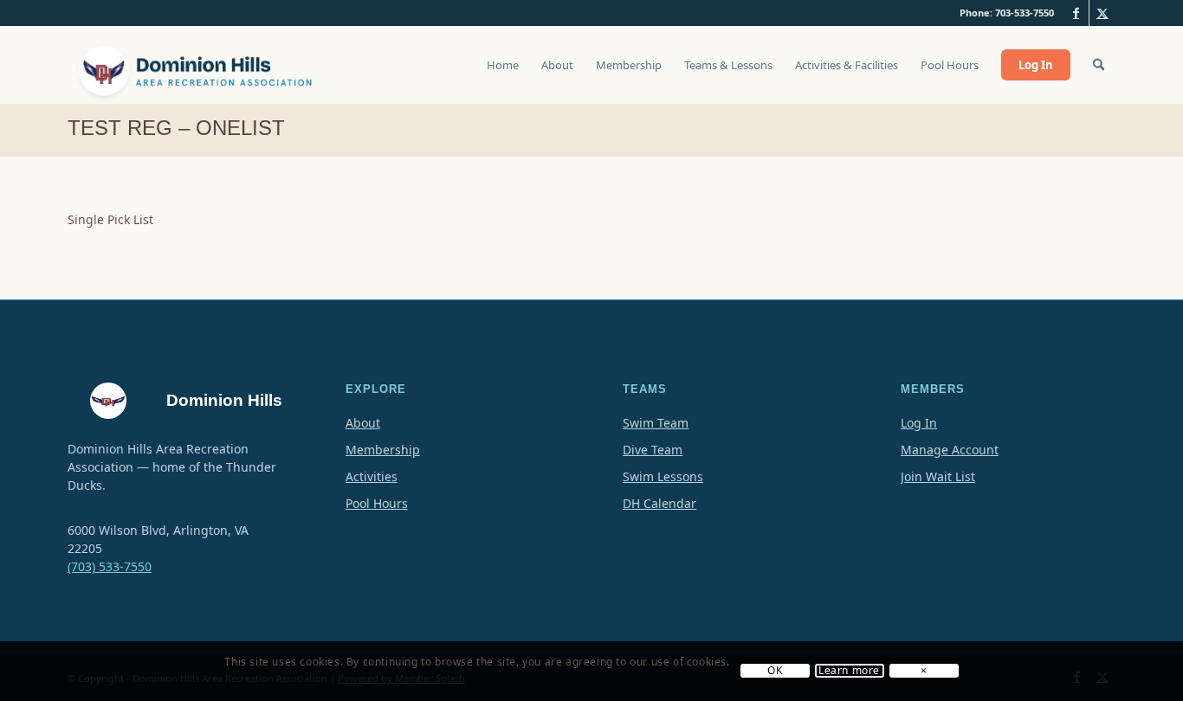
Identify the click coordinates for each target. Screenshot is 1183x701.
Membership (383, 449)
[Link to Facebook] (1076, 13)
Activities (372, 476)
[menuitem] (502, 73)
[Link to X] (1102, 13)
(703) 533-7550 (110, 566)
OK (774, 671)
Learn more (849, 671)
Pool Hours (377, 503)
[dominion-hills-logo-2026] (197, 65)
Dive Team (652, 449)
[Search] (1098, 65)
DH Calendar (659, 503)
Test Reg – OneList (176, 127)
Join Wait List (938, 476)
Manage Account (950, 449)
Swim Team (655, 423)
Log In (919, 423)
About (363, 423)
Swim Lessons (663, 476)
